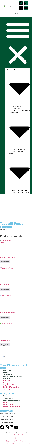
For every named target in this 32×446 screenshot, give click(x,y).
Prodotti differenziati (18, 151)
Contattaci (6, 378)
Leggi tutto (5, 261)
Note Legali (7, 370)
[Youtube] (26, 8)
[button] (17, 43)
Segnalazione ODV (9, 374)
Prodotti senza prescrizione (20, 192)
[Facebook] (21, 3)
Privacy (5, 372)
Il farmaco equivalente (18, 149)
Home (5, 396)
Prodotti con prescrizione (19, 190)
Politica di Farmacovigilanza (12, 376)
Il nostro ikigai (16, 108)
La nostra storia (16, 106)
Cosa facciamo (8, 398)
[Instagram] (26, 3)
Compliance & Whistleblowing (21, 110)
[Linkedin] (21, 8)
